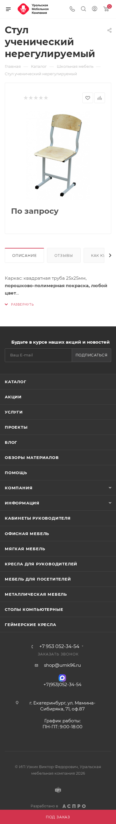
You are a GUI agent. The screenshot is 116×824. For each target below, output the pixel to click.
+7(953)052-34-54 (62, 684)
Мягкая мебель (25, 548)
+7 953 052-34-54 (59, 646)
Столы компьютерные (34, 609)
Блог (11, 442)
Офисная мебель (27, 533)
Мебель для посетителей (38, 579)
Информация (22, 503)
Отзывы (63, 255)
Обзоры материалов (32, 457)
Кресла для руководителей (41, 564)
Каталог (15, 381)
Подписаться (92, 355)
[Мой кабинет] (94, 9)
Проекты (16, 427)
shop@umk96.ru (62, 665)
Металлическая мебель (36, 594)
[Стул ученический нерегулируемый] (58, 155)
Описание (24, 255)
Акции (13, 396)
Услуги (14, 412)
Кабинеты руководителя (38, 518)
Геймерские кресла (30, 624)
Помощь (16, 472)
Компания (18, 487)
